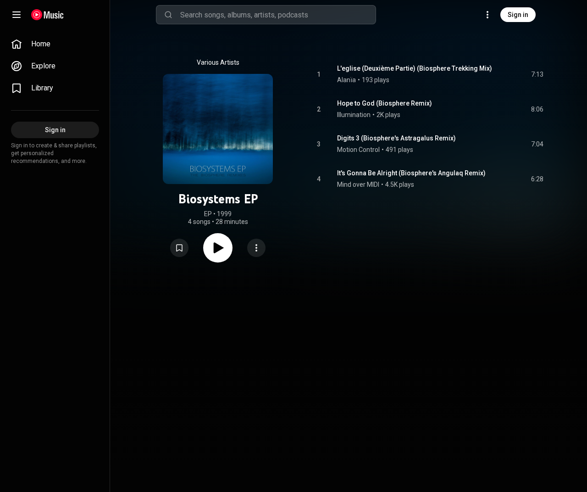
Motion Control (358, 149)
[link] (55, 44)
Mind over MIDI (358, 184)
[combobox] (278, 15)
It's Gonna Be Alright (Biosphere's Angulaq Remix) (411, 173)
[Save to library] (179, 247)
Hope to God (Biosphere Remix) (384, 103)
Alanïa (346, 80)
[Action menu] (256, 248)
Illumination (354, 114)
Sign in (518, 14)
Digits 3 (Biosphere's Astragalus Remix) (396, 138)
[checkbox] (537, 74)
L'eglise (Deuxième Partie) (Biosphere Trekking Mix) (414, 68)
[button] (179, 248)
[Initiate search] (168, 14)
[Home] (47, 14)
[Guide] (16, 14)
